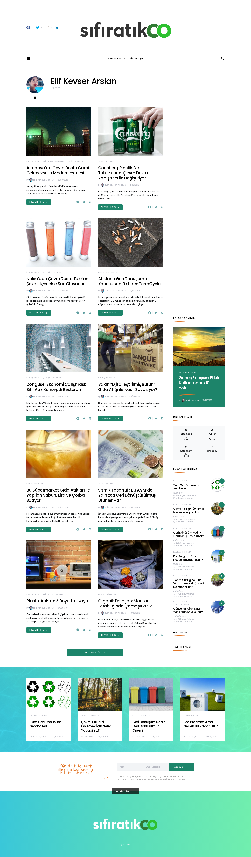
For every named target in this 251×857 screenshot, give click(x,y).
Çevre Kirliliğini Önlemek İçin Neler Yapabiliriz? (189, 510)
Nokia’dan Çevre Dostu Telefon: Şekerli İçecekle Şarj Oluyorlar (57, 281)
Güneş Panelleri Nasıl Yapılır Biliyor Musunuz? (188, 610)
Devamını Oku (36, 202)
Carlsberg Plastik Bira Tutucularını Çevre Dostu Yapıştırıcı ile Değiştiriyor (123, 173)
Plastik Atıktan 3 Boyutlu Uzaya (57, 601)
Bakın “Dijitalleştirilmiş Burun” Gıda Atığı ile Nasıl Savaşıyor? (127, 387)
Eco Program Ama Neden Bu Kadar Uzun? (188, 558)
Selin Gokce (192, 400)
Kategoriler (115, 58)
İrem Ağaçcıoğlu (40, 736)
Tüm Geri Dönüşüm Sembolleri (186, 486)
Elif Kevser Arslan (44, 180)
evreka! (127, 844)
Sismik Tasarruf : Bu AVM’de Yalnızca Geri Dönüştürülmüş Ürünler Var (127, 495)
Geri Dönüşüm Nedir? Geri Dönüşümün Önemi (189, 534)
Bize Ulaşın (136, 58)
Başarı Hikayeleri (36, 161)
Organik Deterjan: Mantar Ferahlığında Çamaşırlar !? (125, 603)
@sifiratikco (123, 791)
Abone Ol (179, 767)
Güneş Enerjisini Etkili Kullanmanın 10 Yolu (199, 383)
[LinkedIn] (56, 27)
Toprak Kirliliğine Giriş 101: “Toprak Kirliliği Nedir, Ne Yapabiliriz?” (189, 583)
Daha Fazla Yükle (93, 652)
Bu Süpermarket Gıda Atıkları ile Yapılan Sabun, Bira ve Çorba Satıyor (58, 495)
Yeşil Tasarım (75, 161)
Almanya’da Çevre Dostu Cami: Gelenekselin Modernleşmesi (57, 170)
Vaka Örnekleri (57, 161)
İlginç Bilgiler (34, 272)
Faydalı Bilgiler (107, 594)
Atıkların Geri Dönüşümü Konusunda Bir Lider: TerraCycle (129, 281)
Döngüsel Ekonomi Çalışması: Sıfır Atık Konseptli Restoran (56, 387)
